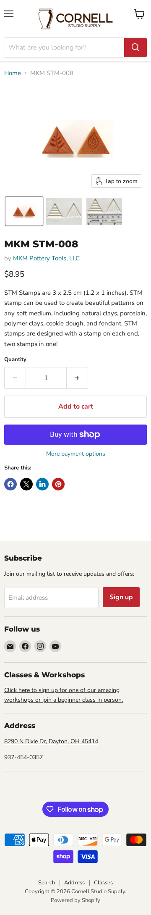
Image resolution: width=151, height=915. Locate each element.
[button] (24, 211)
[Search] (135, 47)
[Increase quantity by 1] (77, 378)
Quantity (15, 360)
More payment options (75, 454)
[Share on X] (26, 484)
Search (46, 882)
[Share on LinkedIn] (42, 484)
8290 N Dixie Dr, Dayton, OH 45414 (51, 741)
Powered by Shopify (75, 900)
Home (12, 73)
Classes (103, 882)
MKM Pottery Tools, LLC (46, 258)
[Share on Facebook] (10, 484)
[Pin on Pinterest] (58, 484)
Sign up (121, 597)
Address (74, 882)
